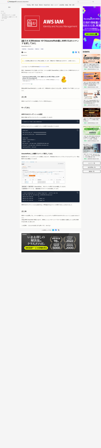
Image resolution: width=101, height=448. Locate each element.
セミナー (56, 5)
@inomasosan (42, 66)
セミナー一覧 (91, 163)
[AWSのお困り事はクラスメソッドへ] (50, 242)
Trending (29, 5)
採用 (73, 5)
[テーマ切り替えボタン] (93, 1)
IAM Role (24, 49)
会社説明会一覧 (92, 167)
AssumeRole (31, 49)
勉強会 (66, 5)
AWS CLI (37, 49)
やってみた (3, 13)
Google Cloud (47, 5)
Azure (52, 5)
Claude (36, 5)
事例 (70, 5)
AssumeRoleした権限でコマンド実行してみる (9, 17)
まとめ (2, 11)
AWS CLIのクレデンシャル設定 (8, 15)
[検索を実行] (78, 1)
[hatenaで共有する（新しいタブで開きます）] (73, 52)
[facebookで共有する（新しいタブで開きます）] (76, 52)
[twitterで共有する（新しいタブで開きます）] (79, 52)
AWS (33, 5)
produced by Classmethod (22, 1)
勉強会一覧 (91, 171)
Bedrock (41, 5)
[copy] (77, 121)
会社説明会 (61, 5)
